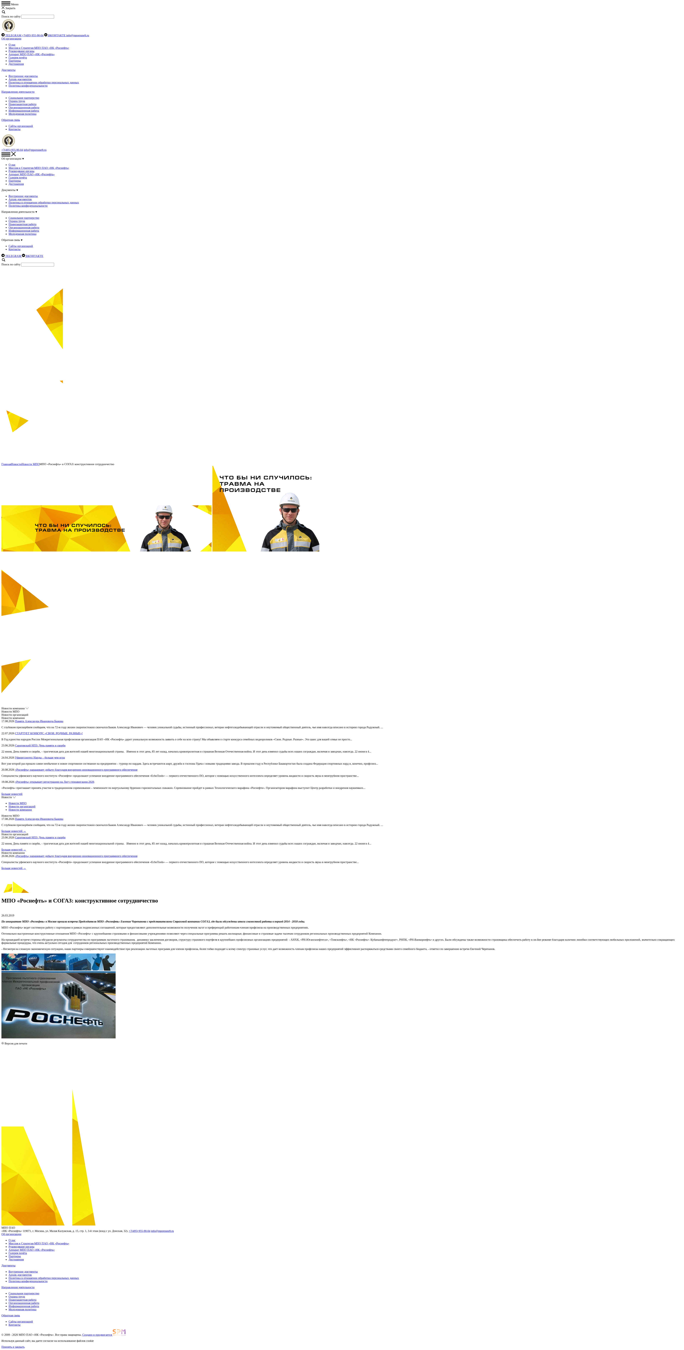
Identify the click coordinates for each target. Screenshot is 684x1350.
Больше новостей (11, 793)
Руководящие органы (21, 51)
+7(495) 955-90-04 (32, 35)
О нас (12, 44)
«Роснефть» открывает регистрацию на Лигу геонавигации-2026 (54, 781)
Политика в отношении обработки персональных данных (44, 82)
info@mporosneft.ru (77, 35)
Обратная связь (10, 119)
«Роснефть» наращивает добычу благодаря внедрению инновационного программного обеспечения (76, 769)
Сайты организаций (21, 126)
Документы (8, 70)
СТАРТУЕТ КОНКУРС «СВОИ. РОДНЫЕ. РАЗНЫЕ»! (49, 733)
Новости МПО (31, 464)
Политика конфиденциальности (28, 85)
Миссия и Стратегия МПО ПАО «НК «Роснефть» (39, 47)
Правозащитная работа (22, 104)
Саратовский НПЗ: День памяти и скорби (40, 745)
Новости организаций (22, 806)
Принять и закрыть (13, 1346)
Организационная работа (24, 107)
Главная (6, 464)
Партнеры (15, 60)
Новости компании (20, 809)
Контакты (14, 129)
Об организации (11, 38)
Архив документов (20, 79)
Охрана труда (17, 101)
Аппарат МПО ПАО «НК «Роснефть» (32, 54)
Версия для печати (16, 1043)
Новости (16, 464)
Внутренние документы (23, 76)
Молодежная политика (22, 113)
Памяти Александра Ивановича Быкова (39, 721)
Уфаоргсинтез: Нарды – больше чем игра (40, 757)
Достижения (16, 63)
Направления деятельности (18, 91)
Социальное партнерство (24, 97)
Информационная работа (24, 110)
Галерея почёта (18, 57)
